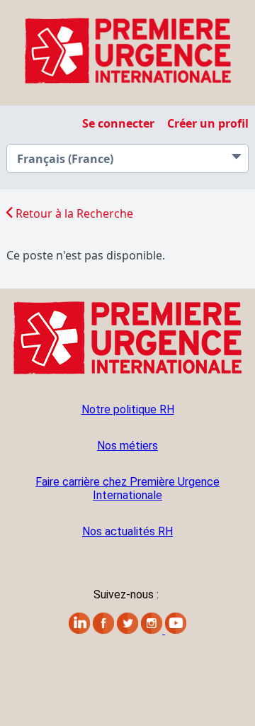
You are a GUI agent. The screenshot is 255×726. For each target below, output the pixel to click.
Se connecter (118, 123)
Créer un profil (208, 123)
